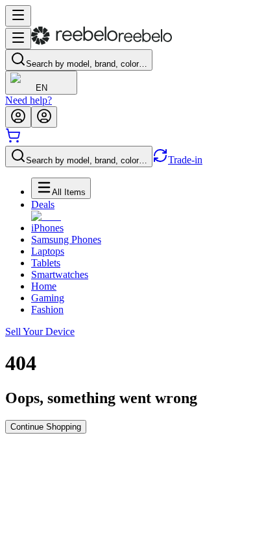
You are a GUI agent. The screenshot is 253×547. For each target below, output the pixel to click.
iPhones (47, 227)
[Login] (18, 117)
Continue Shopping (45, 427)
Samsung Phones (66, 239)
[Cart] (13, 139)
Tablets (45, 262)
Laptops (47, 251)
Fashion (47, 309)
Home (43, 286)
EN (41, 88)
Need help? (28, 100)
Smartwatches (59, 274)
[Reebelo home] (101, 41)
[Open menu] (18, 16)
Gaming (47, 297)
